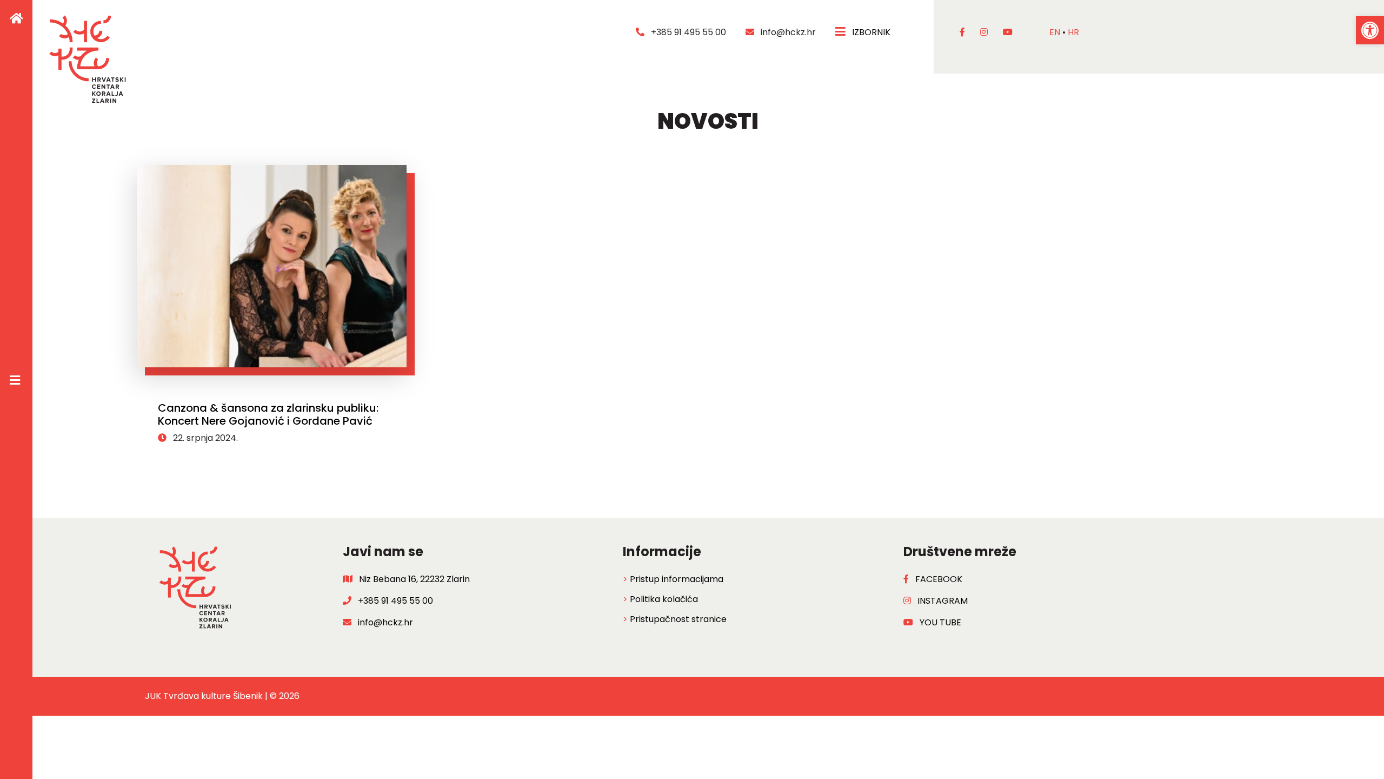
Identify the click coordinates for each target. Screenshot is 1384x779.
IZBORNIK (869, 32)
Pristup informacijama (676, 579)
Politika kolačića (664, 599)
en (1054, 32)
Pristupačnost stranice (678, 619)
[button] (1370, 30)
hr (1073, 32)
